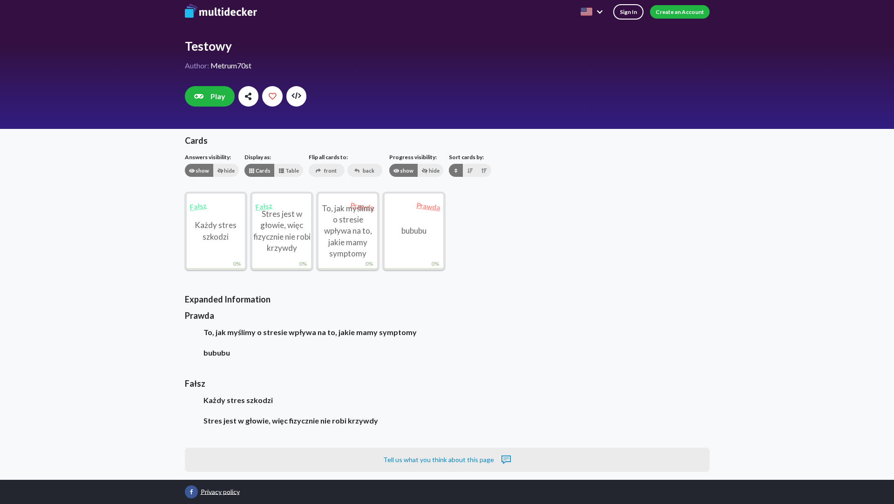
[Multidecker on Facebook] (191, 491)
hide (229, 171)
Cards (263, 171)
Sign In (628, 11)
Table (291, 171)
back (368, 171)
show (202, 171)
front (330, 171)
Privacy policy (220, 491)
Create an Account (680, 11)
